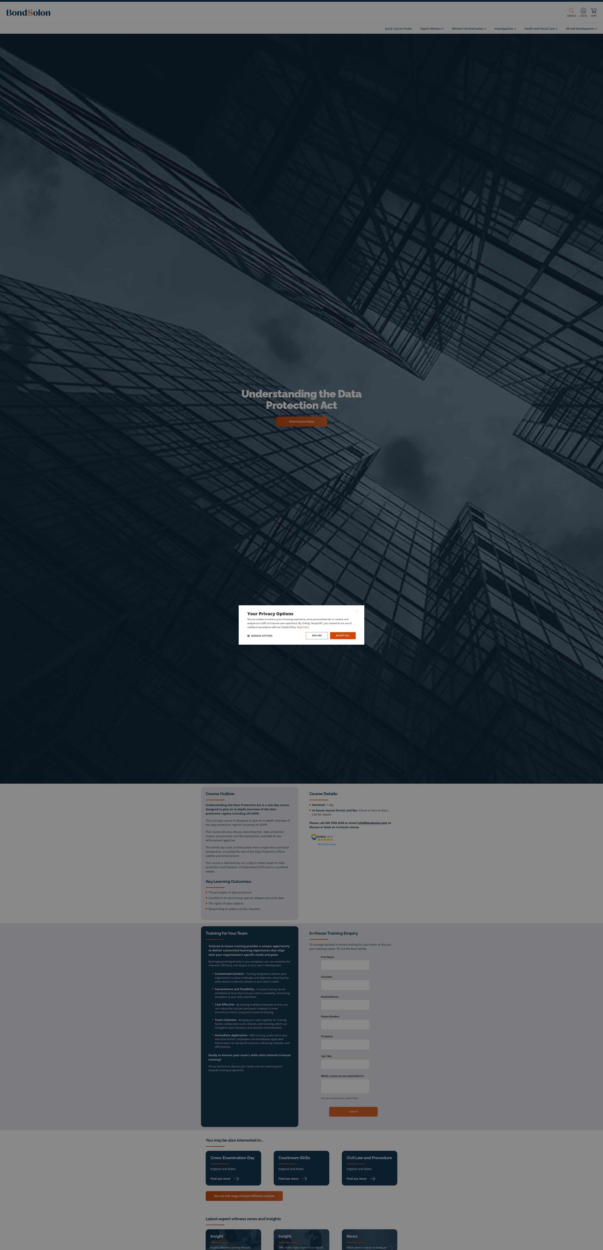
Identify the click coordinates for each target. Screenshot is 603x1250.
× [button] (357, 611)
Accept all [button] (343, 635)
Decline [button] (317, 635)
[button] (259, 635)
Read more (303, 627)
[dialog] (301, 625)
